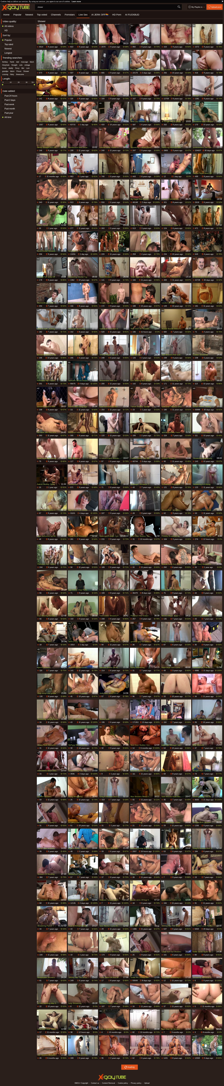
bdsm (12, 71)
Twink (12, 62)
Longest (8, 53)
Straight (14, 65)
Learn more (76, 1)
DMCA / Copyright (81, 1083)
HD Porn (116, 14)
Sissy (17, 68)
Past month (10, 109)
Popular (17, 14)
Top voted (42, 14)
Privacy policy (136, 1083)
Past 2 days (10, 100)
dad (17, 62)
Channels (56, 14)
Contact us (95, 1083)
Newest (29, 14)
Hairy (12, 74)
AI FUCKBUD (132, 14)
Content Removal (108, 1083)
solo (20, 65)
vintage (27, 65)
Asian (4, 68)
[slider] (3, 85)
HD (6, 30)
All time (8, 117)
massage (24, 62)
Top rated (9, 44)
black (32, 62)
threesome (20, 74)
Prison (18, 71)
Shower (26, 71)
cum (28, 68)
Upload (146, 1083)
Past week (9, 104)
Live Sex (83, 14)
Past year (9, 113)
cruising (5, 74)
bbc (23, 68)
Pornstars (70, 14)
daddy (11, 68)
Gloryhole (5, 65)
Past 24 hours (11, 96)
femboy (5, 62)
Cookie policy (123, 1083)
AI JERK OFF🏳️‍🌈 (99, 14)
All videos (9, 26)
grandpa (5, 71)
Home (6, 14)
